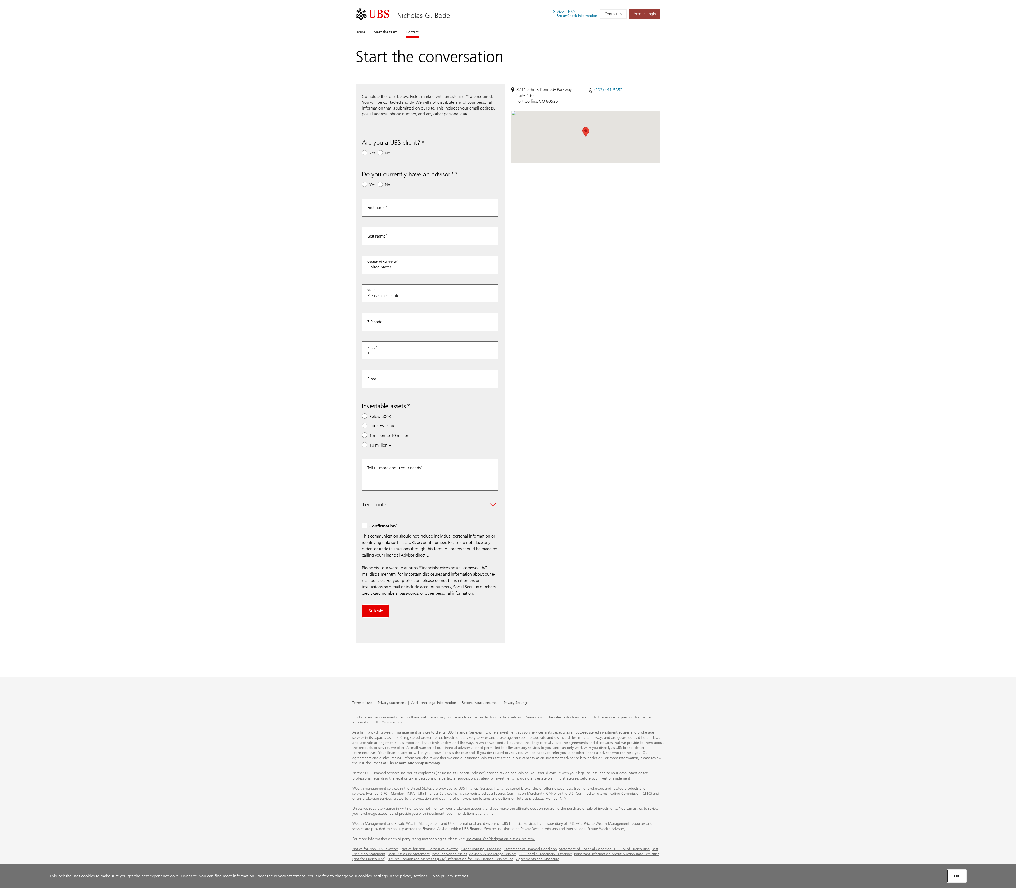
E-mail (372, 378)
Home (360, 32)
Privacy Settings (516, 703)
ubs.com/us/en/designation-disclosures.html (500, 839)
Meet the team (385, 32)
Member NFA (555, 798)
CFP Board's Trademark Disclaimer (545, 854)
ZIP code (374, 321)
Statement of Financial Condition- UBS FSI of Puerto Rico (604, 849)
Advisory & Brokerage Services (492, 854)
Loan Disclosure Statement (409, 854)
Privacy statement (392, 703)
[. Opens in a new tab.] (372, 14)
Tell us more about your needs (394, 467)
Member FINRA (403, 793)
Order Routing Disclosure (481, 849)
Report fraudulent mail (480, 703)
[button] (585, 132)
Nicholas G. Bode (423, 15)
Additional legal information (433, 703)
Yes (372, 153)
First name (376, 207)
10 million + (380, 445)
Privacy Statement (289, 875)
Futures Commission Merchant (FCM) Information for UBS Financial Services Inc (450, 859)
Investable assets (384, 406)
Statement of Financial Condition (530, 849)
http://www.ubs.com (390, 722)
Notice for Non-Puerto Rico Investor (430, 849)
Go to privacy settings (448, 875)
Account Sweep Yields (449, 854)
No (387, 153)
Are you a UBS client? (391, 142)
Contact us (613, 14)
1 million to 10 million (389, 435)
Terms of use (362, 703)
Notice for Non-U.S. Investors (375, 849)
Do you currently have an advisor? (407, 174)
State (370, 290)
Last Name (376, 236)
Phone (371, 348)
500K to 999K (382, 426)
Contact (412, 32)
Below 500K (380, 416)
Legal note (374, 504)
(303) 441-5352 (608, 89)
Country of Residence (382, 261)
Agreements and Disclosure (537, 859)
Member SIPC (377, 793)
